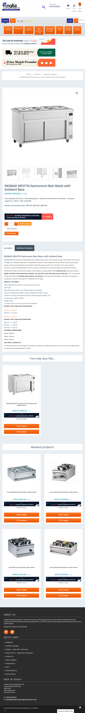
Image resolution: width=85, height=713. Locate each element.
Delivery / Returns (12, 646)
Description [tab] (8, 248)
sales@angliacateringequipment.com (21, 699)
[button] (77, 93)
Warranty (9, 642)
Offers (70, 20)
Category (5, 20)
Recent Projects (11, 670)
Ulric (5, 711)
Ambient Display (50, 74)
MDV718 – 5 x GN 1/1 (10, 316)
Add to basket (25, 224)
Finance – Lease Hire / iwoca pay (17, 649)
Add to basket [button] (21, 426)
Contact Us (10, 656)
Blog (7, 667)
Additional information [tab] (24, 248)
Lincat (24, 507)
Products (37, 74)
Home (28, 74)
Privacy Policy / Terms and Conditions (19, 653)
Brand (12, 20)
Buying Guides (11, 674)
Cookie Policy (10, 663)
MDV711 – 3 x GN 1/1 (10, 310)
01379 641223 (54, 6)
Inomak (24, 419)
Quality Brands (11, 660)
